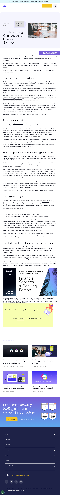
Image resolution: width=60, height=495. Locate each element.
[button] (55, 6)
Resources (7, 444)
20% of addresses (18, 95)
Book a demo (47, 6)
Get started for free (26, 419)
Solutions (7, 439)
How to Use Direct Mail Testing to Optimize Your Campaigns (25, 230)
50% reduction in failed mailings (20, 107)
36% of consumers (18, 124)
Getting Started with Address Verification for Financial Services (27, 114)
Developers (8, 450)
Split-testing (45, 202)
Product (7, 434)
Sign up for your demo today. (35, 259)
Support (7, 455)
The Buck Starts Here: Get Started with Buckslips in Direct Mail (34, 190)
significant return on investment (12, 166)
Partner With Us (9, 466)
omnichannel (24, 85)
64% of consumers (17, 175)
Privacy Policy (20, 320)
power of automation (49, 143)
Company (7, 460)
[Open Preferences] (3, 492)
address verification (41, 109)
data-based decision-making (37, 233)
